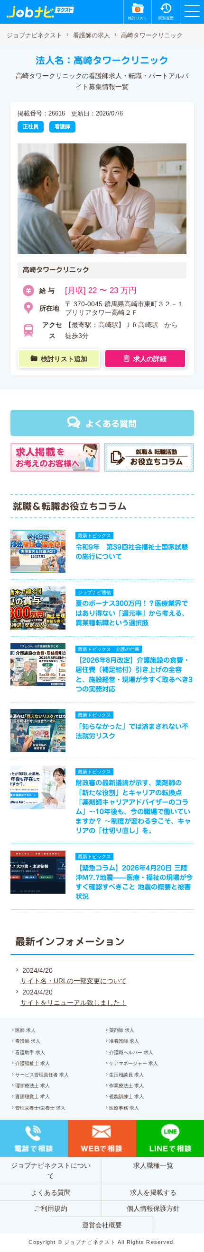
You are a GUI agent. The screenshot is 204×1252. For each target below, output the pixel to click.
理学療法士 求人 (32, 1085)
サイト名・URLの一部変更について (73, 981)
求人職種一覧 (153, 1165)
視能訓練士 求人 (126, 1096)
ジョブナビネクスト (34, 35)
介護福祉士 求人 (32, 1063)
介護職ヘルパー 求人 (131, 1052)
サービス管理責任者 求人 (42, 1074)
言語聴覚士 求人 (32, 1096)
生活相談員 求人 (126, 1074)
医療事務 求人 (124, 1107)
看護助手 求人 (30, 1052)
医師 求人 (25, 1030)
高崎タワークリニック (152, 35)
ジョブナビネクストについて (51, 1171)
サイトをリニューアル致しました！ (73, 1002)
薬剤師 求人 (121, 1030)
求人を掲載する (153, 1192)
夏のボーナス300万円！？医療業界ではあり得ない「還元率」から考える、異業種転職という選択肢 (131, 613)
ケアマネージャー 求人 (133, 1063)
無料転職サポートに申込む (103, 1234)
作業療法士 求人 (126, 1085)
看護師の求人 (91, 35)
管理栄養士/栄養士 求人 (40, 1107)
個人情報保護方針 (153, 1208)
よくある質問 (111, 423)
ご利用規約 (50, 1208)
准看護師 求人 (124, 1041)
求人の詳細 (150, 359)
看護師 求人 (27, 1041)
